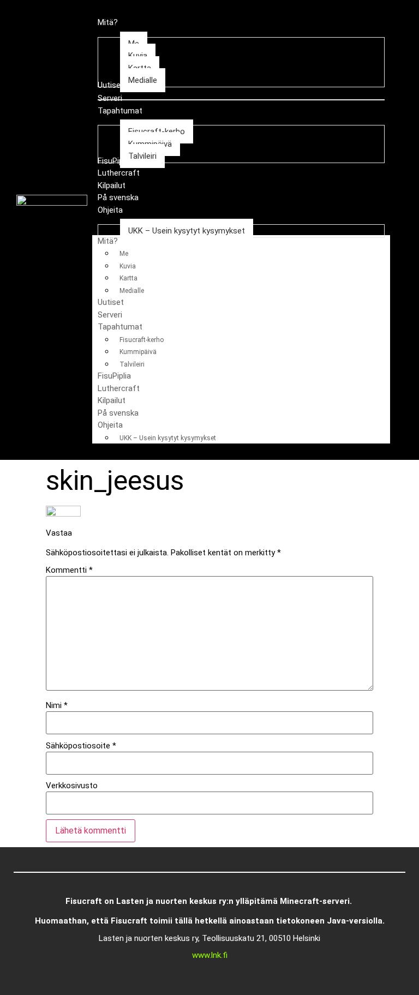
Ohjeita (110, 425)
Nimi (57, 706)
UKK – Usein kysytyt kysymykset (167, 438)
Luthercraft (119, 388)
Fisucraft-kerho (141, 340)
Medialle (131, 291)
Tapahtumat (120, 327)
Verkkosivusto (72, 786)
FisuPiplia (114, 376)
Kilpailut (111, 400)
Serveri (110, 315)
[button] (401, 230)
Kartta (128, 278)
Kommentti (69, 570)
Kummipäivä (138, 352)
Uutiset (111, 302)
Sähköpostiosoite (81, 746)
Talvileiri (132, 364)
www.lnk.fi (210, 955)
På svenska (118, 413)
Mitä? (108, 241)
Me (123, 253)
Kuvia (127, 266)
